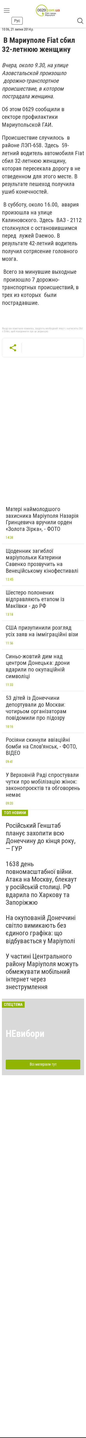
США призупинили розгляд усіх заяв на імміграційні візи (42, 631)
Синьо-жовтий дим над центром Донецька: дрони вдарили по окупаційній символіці (38, 666)
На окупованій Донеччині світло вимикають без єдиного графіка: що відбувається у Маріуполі (40, 929)
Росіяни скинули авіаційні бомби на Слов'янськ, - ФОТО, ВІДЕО (41, 746)
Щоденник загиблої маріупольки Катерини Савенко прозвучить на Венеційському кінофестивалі (42, 561)
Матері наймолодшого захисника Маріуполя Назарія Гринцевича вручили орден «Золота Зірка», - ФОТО (42, 519)
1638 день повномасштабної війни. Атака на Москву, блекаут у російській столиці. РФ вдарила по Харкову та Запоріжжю (41, 883)
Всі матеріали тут (43, 1064)
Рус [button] (17, 20)
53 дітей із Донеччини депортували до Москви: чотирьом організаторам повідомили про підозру (36, 708)
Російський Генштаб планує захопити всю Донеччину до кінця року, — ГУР (40, 837)
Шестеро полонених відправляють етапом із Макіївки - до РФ (35, 599)
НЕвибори (25, 1033)
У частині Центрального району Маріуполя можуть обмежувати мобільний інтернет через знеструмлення (42, 971)
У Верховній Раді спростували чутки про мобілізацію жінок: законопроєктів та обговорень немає (43, 785)
